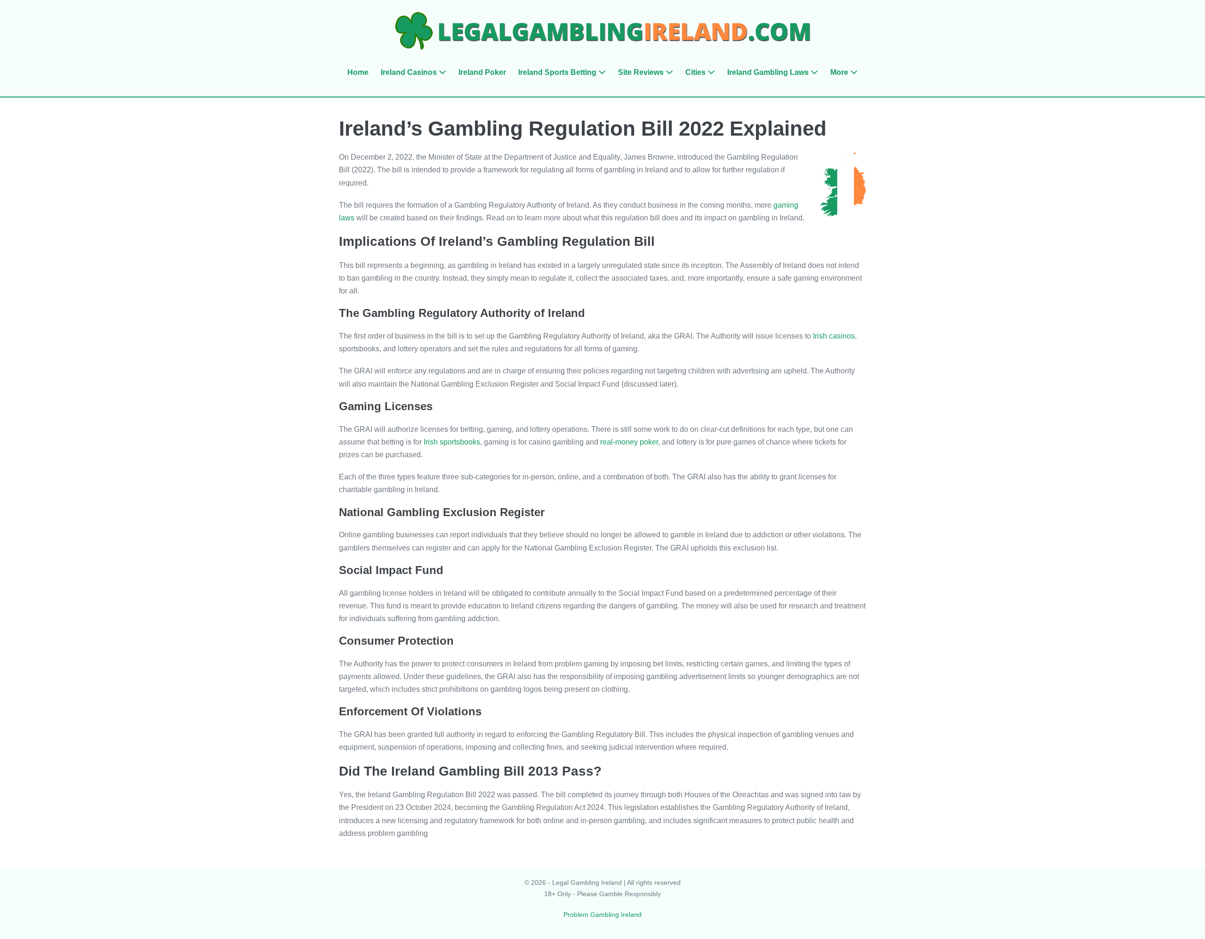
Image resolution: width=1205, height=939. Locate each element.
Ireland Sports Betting (558, 72)
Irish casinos (834, 336)
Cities (696, 72)
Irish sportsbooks (452, 442)
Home (358, 72)
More (840, 72)
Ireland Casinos (410, 72)
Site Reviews (642, 72)
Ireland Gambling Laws (769, 72)
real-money (619, 442)
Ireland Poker (482, 72)
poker (648, 442)
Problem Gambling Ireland (602, 914)
